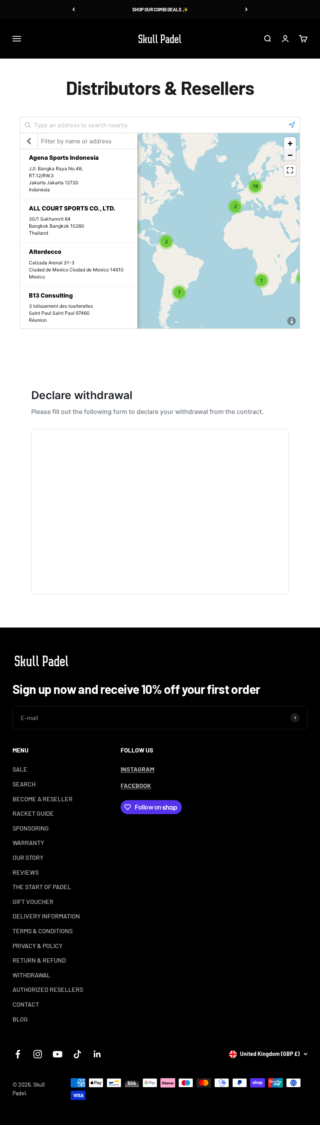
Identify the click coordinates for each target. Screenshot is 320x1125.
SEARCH (24, 784)
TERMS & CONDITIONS (42, 930)
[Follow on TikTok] (77, 1054)
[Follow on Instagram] (37, 1054)
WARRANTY (28, 842)
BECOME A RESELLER (42, 798)
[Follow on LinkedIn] (97, 1054)
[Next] (246, 9)
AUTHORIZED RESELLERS (47, 989)
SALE (19, 769)
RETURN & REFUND (39, 960)
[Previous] (73, 9)
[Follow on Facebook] (17, 1054)
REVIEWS (25, 872)
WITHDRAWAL (31, 975)
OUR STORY (27, 857)
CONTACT (25, 1004)
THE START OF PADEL (41, 886)
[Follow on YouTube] (57, 1054)
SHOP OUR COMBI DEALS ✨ (160, 9)
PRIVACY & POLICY (37, 945)
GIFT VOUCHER (32, 901)
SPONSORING (30, 828)
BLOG (20, 1019)
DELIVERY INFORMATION (46, 916)
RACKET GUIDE (33, 813)
